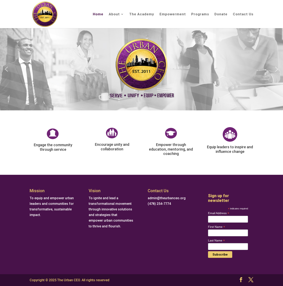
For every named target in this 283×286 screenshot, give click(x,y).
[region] (141, 69)
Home (98, 14)
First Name (216, 227)
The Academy (141, 14)
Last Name (216, 241)
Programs (200, 14)
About (114, 14)
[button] (6, 69)
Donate (220, 14)
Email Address (218, 213)
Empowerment (173, 14)
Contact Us (243, 14)
